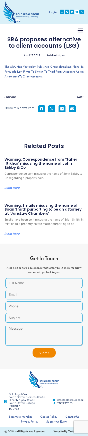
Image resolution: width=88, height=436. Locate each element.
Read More (12, 187)
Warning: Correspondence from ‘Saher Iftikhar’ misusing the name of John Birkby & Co (41, 163)
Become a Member (20, 417)
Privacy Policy (29, 421)
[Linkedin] (72, 12)
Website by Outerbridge (68, 431)
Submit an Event (56, 421)
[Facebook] (76, 12)
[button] (80, 30)
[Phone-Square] (67, 12)
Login (53, 12)
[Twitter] (81, 12)
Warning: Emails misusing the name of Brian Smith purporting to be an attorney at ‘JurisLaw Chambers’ (43, 209)
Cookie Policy (48, 417)
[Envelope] (62, 12)
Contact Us (72, 417)
